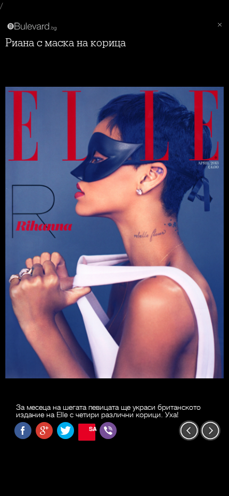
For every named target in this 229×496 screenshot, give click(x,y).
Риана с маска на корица (65, 43)
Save (92, 429)
